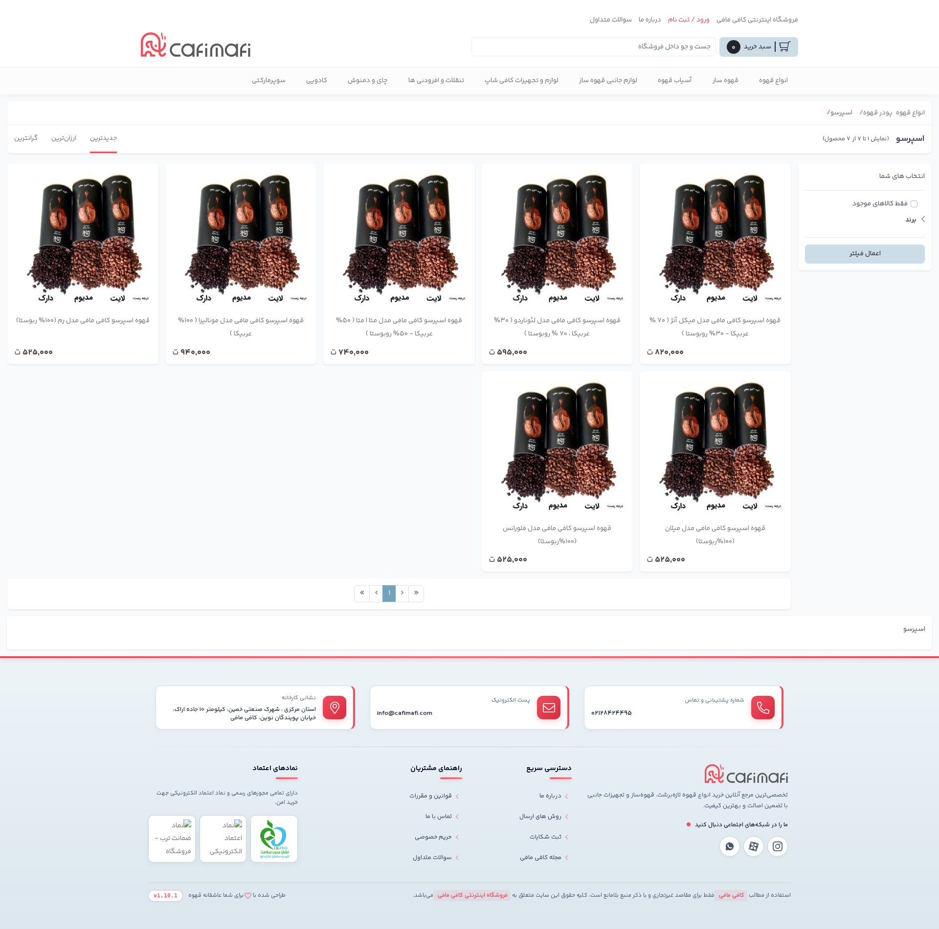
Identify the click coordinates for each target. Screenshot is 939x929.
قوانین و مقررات (430, 796)
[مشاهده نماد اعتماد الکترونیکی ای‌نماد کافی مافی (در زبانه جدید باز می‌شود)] (223, 839)
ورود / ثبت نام (689, 20)
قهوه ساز (725, 80)
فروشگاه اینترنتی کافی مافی (757, 20)
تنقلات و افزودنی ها (436, 80)
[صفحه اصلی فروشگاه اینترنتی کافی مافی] (746, 773)
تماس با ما (438, 816)
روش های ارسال (540, 816)
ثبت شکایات (545, 837)
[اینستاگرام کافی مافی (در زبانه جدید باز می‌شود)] (777, 846)
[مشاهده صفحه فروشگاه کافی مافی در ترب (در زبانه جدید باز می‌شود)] (172, 839)
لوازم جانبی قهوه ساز (608, 80)
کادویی (316, 80)
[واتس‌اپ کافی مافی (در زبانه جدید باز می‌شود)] (729, 846)
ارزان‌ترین (63, 138)
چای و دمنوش (368, 80)
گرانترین (26, 138)
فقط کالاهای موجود (880, 204)
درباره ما (650, 20)
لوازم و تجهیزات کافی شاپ (522, 80)
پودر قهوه (878, 113)
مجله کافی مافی (540, 858)
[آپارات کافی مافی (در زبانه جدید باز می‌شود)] (753, 846)
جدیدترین (103, 138)
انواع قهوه (773, 80)
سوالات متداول (611, 20)
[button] (865, 220)
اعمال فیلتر (865, 253)
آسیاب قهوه (675, 80)
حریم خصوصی (433, 837)
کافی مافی (730, 895)
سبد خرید (751, 47)
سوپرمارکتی (269, 80)
